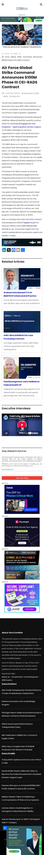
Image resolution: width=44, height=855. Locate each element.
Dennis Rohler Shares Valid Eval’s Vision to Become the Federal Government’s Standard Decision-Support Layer (21, 774)
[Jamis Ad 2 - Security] (22, 597)
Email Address (8, 469)
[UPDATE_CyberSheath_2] (22, 565)
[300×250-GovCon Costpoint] (22, 499)
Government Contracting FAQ (25, 677)
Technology (14, 96)
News (15, 53)
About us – (7, 677)
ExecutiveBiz (8, 753)
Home (7, 53)
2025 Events (7, 680)
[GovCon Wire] (22, 9)
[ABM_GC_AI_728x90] (22, 19)
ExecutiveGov (9, 683)
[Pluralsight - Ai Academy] (22, 532)
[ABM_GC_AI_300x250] (23, 840)
